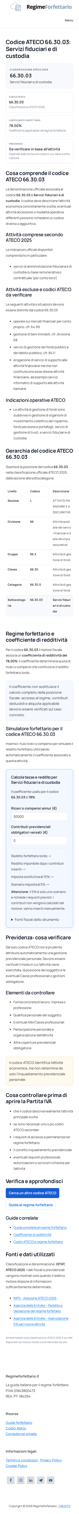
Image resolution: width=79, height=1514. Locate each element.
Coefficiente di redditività (32, 1234)
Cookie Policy (16, 1465)
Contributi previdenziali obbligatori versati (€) (31, 829)
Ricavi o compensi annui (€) (34, 808)
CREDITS (64, 1506)
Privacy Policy (51, 1460)
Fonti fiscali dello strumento (37, 919)
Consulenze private (21, 1433)
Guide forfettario (19, 1422)
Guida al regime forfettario (31, 1204)
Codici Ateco (16, 1428)
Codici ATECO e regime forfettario (38, 1241)
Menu (69, 20)
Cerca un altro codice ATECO (32, 1193)
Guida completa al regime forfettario (40, 1227)
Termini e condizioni (22, 1460)
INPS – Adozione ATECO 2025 (35, 1298)
